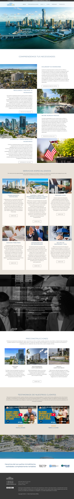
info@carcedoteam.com (11, 484)
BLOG (42, 4)
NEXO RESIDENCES (37, 367)
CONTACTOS (62, 4)
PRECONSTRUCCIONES (33, 4)
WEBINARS (54, 4)
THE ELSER (15, 367)
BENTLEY (59, 367)
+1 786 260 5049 (9, 482)
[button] (13, 216)
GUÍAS (48, 4)
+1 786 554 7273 (9, 481)
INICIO (24, 4)
